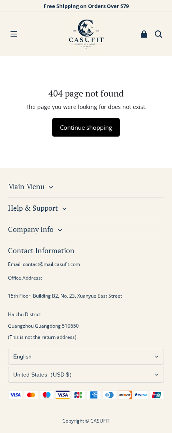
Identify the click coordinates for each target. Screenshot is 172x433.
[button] (13, 34)
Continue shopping (86, 127)
